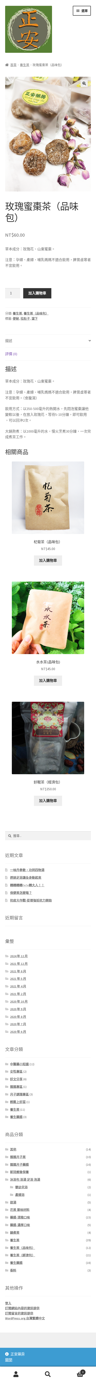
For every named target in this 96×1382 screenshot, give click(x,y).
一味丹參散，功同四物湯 (27, 870)
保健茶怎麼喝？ (21, 893)
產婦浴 (20, 1195)
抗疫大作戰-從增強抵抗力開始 (31, 900)
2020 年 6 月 (18, 1032)
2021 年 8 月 (18, 971)
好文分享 (16, 1079)
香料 (13, 1270)
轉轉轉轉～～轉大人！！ (27, 885)
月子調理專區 (19, 1094)
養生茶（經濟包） (22, 1255)
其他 (13, 1149)
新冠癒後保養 (19, 1172)
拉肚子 (25, 319)
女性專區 (16, 1071)
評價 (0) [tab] (11, 354)
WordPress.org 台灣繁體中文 (25, 1318)
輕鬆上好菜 (18, 1102)
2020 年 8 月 (18, 1017)
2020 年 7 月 (18, 1024)
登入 (8, 1303)
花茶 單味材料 (19, 1210)
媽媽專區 (16, 1087)
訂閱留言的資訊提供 (19, 1313)
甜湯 (13, 1202)
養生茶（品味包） (36, 313)
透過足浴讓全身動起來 (25, 878)
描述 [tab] (8, 340)
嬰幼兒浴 (21, 1187)
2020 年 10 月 (19, 1001)
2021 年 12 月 (19, 964)
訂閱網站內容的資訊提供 (22, 1308)
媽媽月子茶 (18, 1157)
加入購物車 (37, 293)
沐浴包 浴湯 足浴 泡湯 (25, 1180)
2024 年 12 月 (19, 956)
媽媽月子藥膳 (19, 1165)
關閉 (8, 1360)
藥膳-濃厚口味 (20, 1225)
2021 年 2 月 (18, 994)
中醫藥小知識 (19, 1064)
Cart (74, 1370)
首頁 (13, 65)
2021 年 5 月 (18, 979)
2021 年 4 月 (18, 986)
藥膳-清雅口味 (20, 1217)
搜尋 (48, 1374)
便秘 (16, 319)
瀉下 (34, 319)
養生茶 (24, 65)
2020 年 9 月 (18, 1009)
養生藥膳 (16, 1117)
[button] (84, 83)
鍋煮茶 (14, 1233)
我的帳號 (16, 1374)
